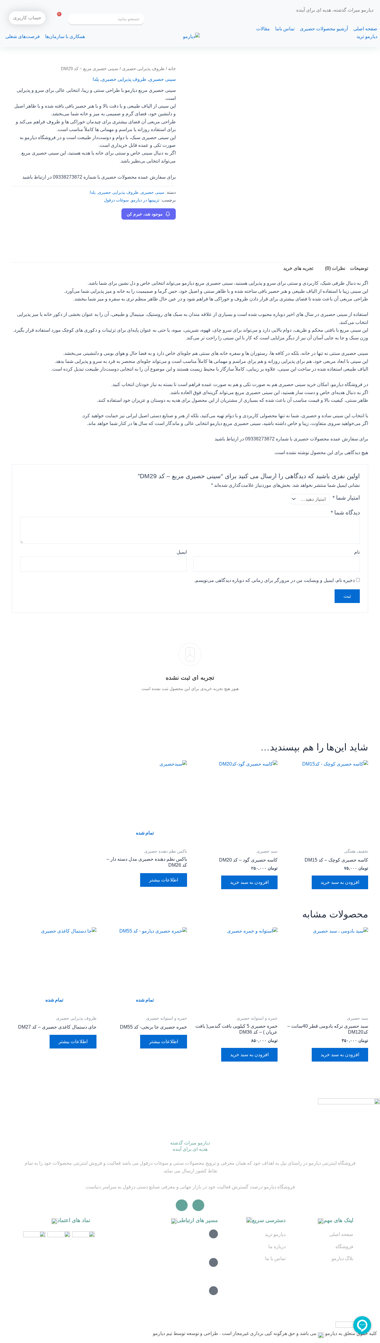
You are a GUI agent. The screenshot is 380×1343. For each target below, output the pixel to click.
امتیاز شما (346, 498)
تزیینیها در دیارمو (145, 200)
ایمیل (182, 552)
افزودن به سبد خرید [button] (340, 882)
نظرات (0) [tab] (335, 268)
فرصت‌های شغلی (22, 36)
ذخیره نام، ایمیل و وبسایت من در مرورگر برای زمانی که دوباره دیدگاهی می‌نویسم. (274, 580)
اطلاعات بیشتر (163, 879)
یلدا (96, 79)
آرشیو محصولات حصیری (324, 28)
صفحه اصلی (365, 28)
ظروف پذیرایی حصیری (143, 68)
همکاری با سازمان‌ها (65, 36)
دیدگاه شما (345, 512)
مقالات (263, 28)
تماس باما (284, 28)
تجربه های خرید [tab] (298, 268)
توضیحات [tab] (359, 268)
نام (357, 552)
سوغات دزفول (116, 200)
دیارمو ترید (367, 36)
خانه (172, 68)
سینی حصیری (162, 79)
